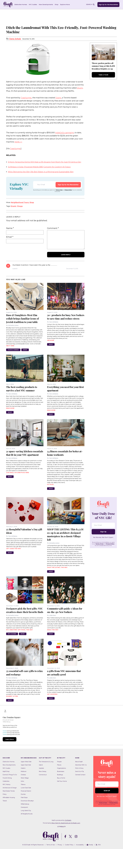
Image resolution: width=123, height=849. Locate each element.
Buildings (60, 775)
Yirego (58, 98)
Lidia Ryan (52, 615)
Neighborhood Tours (20, 202)
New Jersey (42, 771)
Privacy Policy (68, 190)
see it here (10, 346)
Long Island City (26, 810)
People (59, 761)
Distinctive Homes (20, 4)
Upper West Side (26, 761)
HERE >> (18, 142)
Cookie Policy (69, 845)
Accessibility (80, 845)
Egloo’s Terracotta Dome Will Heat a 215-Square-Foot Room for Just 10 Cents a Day (44, 162)
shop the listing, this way (57, 567)
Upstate (41, 768)
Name (10, 228)
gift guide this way (13, 548)
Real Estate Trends (9, 791)
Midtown (23, 771)
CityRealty (68, 820)
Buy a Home (61, 778)
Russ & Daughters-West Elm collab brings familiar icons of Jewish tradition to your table (22, 319)
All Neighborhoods (26, 814)
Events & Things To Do (10, 775)
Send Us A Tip (79, 771)
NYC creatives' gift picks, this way (19, 630)
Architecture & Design (10, 788)
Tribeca (23, 784)
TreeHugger (26, 98)
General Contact (80, 775)
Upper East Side (26, 765)
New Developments (46, 4)
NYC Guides (33, 4)
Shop (56, 4)
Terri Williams (53, 322)
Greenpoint (24, 807)
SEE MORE (50, 340)
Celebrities (6, 781)
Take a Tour (103, 75)
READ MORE (10, 408)
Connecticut (43, 775)
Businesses (60, 771)
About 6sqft (79, 761)
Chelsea (23, 775)
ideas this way (52, 630)
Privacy (60, 845)
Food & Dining (13, 349)
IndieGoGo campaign (64, 133)
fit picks (50, 484)
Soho (22, 781)
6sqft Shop (6, 771)
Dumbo (23, 794)
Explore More (65, 4)
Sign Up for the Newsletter (108, 4)
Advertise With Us (81, 765)
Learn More (9, 739)
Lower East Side (26, 788)
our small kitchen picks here (17, 472)
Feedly (91, 845)
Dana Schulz (15, 39)
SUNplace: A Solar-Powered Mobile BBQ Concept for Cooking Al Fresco (39, 167)
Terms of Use (59, 190)
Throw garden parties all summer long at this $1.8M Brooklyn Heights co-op (103, 66)
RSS (99, 845)
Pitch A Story (79, 768)
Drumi (80, 88)
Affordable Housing (9, 797)
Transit (5, 801)
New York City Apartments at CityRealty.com (66, 823)
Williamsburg (25, 804)
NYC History (6, 784)
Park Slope (24, 797)
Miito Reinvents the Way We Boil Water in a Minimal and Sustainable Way (41, 172)
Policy (4, 794)
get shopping (52, 694)
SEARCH (89, 4)
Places (59, 765)
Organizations (61, 768)
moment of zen (12, 696)
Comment (53, 228)
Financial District (26, 791)
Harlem (23, 768)
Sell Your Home (62, 781)
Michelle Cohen (13, 325)
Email (9, 237)
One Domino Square (12, 717)
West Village (25, 778)
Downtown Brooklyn (27, 801)
